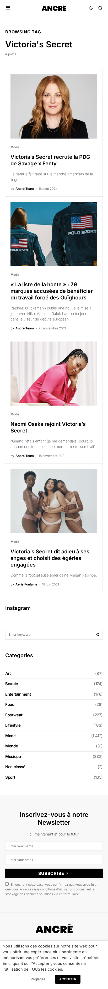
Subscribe (51, 873)
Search (98, 634)
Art (8, 673)
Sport (10, 777)
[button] (8, 8)
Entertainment (18, 694)
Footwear (14, 714)
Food (9, 704)
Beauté (11, 683)
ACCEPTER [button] (67, 979)
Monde (11, 745)
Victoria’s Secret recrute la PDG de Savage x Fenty (50, 160)
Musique (13, 756)
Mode (14, 147)
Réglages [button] (38, 979)
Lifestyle (13, 725)
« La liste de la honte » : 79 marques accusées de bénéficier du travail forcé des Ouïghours (51, 291)
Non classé (15, 766)
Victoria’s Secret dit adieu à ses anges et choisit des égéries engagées (49, 558)
